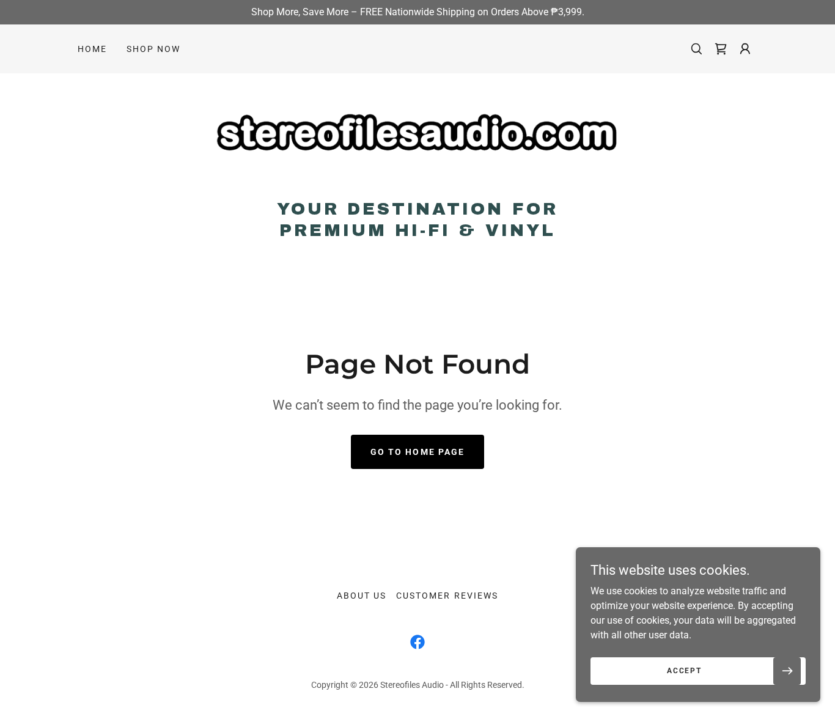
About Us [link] (361, 595)
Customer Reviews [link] (447, 595)
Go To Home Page (417, 452)
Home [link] (92, 49)
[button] (720, 49)
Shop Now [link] (153, 49)
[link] (417, 140)
